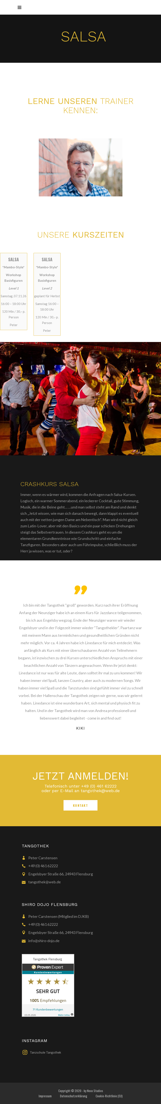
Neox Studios (95, 1090)
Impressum (45, 1096)
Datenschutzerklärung (73, 1096)
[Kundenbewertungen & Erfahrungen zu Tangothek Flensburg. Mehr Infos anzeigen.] (85, 985)
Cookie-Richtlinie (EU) (109, 1096)
